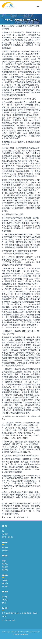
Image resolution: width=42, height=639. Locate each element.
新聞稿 (4, 561)
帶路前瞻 (5, 570)
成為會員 (5, 580)
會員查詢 (5, 583)
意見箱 (4, 603)
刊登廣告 (5, 600)
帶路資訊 (5, 564)
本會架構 (5, 534)
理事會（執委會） (8, 537)
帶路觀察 (5, 567)
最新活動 (5, 547)
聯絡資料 (5, 597)
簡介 (3, 531)
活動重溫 (5, 550)
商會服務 (5, 586)
